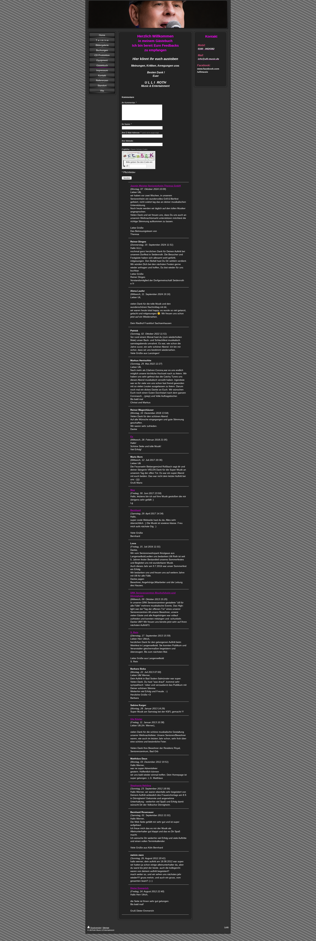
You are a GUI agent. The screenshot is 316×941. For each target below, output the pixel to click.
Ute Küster (136, 719)
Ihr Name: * (127, 124)
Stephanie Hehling (140, 785)
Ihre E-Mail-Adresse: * (140, 133)
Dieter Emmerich (139, 888)
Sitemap (106, 928)
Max (132, 490)
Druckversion (95, 928)
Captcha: (134, 149)
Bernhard (135, 510)
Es (131, 436)
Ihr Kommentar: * (129, 103)
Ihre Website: (127, 141)
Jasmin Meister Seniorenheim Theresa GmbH (155, 185)
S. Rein (134, 632)
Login (226, 927)
